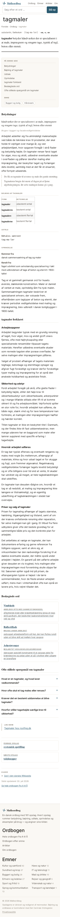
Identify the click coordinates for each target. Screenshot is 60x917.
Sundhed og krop (12, 870)
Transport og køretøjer (44, 887)
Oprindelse (9, 78)
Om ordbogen (9, 850)
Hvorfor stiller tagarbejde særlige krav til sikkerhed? (23, 711)
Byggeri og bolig (13, 103)
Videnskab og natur (42, 883)
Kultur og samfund (13, 865)
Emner (40, 3)
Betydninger (10, 66)
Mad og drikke (40, 874)
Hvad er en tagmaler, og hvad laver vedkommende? (20, 680)
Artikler (49, 3)
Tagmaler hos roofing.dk (17, 728)
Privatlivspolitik (9, 912)
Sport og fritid (10, 883)
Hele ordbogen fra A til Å (15, 836)
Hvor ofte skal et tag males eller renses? (23, 690)
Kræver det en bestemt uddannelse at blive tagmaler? (25, 700)
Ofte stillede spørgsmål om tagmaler (21, 90)
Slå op (52, 9)
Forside (4, 26)
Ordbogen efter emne (13, 841)
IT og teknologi (41, 870)
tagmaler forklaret (12, 82)
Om (56, 3)
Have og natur (40, 865)
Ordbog (31, 3)
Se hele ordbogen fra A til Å (14, 785)
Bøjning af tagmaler (13, 70)
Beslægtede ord (12, 86)
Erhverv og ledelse (13, 879)
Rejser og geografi (42, 879)
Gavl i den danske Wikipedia (17, 775)
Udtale (7, 74)
